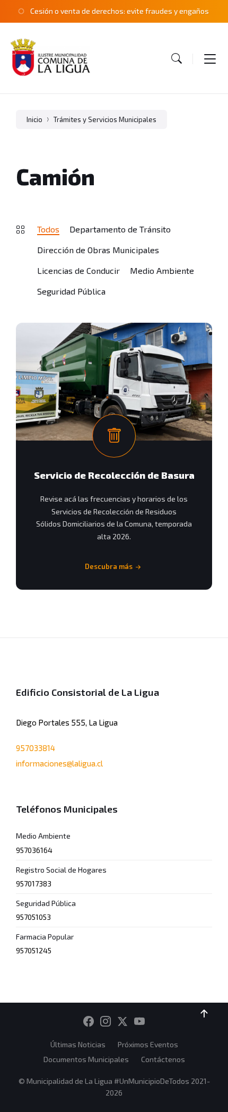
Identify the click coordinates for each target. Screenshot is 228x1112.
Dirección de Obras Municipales (98, 250)
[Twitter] (122, 1021)
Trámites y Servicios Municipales (105, 119)
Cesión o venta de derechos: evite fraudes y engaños (119, 10)
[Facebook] (88, 1021)
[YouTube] (139, 1021)
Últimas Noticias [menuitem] (78, 1044)
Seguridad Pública (71, 291)
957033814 (35, 748)
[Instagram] (105, 1021)
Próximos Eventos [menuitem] (148, 1044)
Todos (48, 229)
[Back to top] (204, 1014)
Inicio (34, 119)
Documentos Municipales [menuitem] (86, 1059)
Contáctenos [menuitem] (163, 1059)
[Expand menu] (210, 58)
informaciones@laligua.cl (59, 763)
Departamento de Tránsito (120, 229)
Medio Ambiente (162, 270)
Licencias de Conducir (78, 270)
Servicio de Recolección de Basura (114, 475)
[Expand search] (176, 58)
